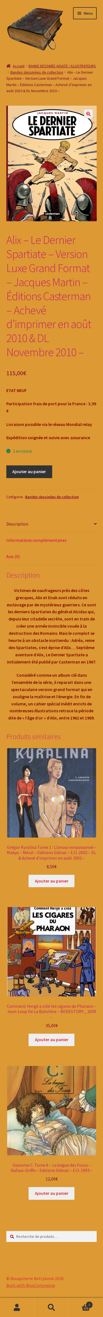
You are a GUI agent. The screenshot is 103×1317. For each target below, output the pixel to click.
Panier (79, 1303)
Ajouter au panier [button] (51, 881)
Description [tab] (17, 524)
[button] (88, 114)
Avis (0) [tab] (13, 556)
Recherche (51, 1307)
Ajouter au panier (29, 471)
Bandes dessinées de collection (36, 72)
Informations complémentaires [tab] (36, 540)
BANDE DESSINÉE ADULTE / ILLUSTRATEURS (62, 65)
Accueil (18, 65)
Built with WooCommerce (30, 1285)
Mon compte (17, 1307)
